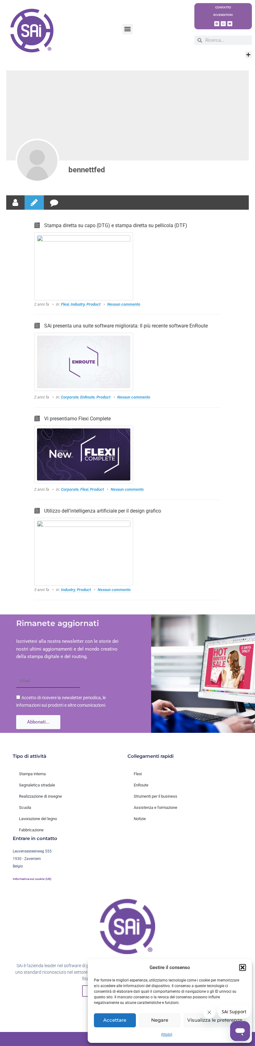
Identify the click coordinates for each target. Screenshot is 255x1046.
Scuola (25, 807)
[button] (242, 967)
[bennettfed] (37, 160)
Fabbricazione (31, 830)
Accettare (114, 1020)
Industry (78, 304)
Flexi (65, 304)
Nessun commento (123, 304)
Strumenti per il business (155, 796)
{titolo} (166, 1034)
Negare (159, 1020)
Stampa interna (32, 773)
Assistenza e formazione (155, 807)
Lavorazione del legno (38, 818)
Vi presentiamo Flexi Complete (77, 419)
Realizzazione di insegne (40, 796)
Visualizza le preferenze (214, 1020)
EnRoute (87, 397)
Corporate (70, 397)
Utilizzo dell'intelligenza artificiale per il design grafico (102, 511)
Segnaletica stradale (37, 785)
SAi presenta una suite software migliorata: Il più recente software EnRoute (126, 326)
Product (93, 304)
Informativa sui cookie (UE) (32, 879)
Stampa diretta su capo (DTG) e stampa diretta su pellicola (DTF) (115, 225)
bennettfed (86, 169)
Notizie (140, 818)
